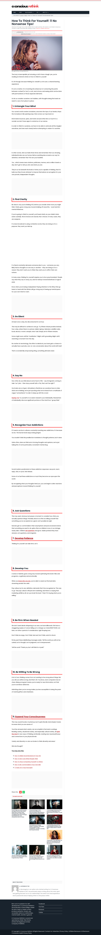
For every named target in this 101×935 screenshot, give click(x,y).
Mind (14, 12)
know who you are (24, 581)
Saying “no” (16, 398)
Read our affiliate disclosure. (42, 28)
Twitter (41, 912)
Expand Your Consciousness (30, 716)
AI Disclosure (85, 931)
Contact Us (48, 931)
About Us (45, 12)
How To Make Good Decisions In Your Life (28, 756)
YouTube (41, 906)
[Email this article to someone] (20, 792)
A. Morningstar (19, 32)
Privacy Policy (64, 931)
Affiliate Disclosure (74, 931)
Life (37, 12)
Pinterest (41, 909)
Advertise (56, 931)
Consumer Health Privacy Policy (22, 933)
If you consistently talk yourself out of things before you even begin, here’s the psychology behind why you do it (36, 858)
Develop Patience (24, 538)
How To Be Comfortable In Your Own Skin (28, 765)
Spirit (20, 12)
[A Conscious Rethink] (25, 6)
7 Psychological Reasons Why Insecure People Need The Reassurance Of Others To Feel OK (54, 811)
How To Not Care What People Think (26, 759)
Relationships (28, 12)
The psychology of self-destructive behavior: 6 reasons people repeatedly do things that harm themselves (36, 811)
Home (21, 15)
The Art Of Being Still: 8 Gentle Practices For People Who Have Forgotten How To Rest (19, 856)
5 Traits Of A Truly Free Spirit (23, 768)
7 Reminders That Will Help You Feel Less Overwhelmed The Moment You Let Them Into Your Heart (54, 842)
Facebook (42, 904)
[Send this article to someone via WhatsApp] (23, 792)
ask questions (30, 531)
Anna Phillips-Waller (26, 33)
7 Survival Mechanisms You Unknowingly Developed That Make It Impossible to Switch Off (54, 827)
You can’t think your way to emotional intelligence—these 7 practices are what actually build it (54, 857)
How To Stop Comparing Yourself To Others (29, 762)
